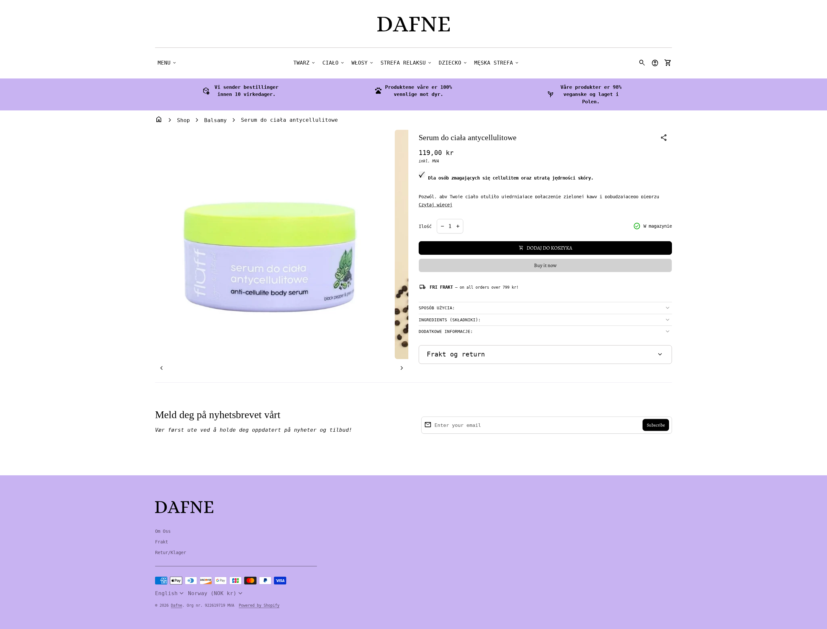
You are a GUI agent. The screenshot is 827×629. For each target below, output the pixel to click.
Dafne (176, 605)
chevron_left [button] (161, 368)
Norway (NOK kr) (216, 593)
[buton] (170, 593)
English (170, 593)
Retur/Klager (170, 552)
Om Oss (163, 531)
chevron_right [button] (402, 368)
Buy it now (545, 265)
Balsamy (215, 120)
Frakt (161, 541)
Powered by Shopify (259, 605)
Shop (183, 120)
